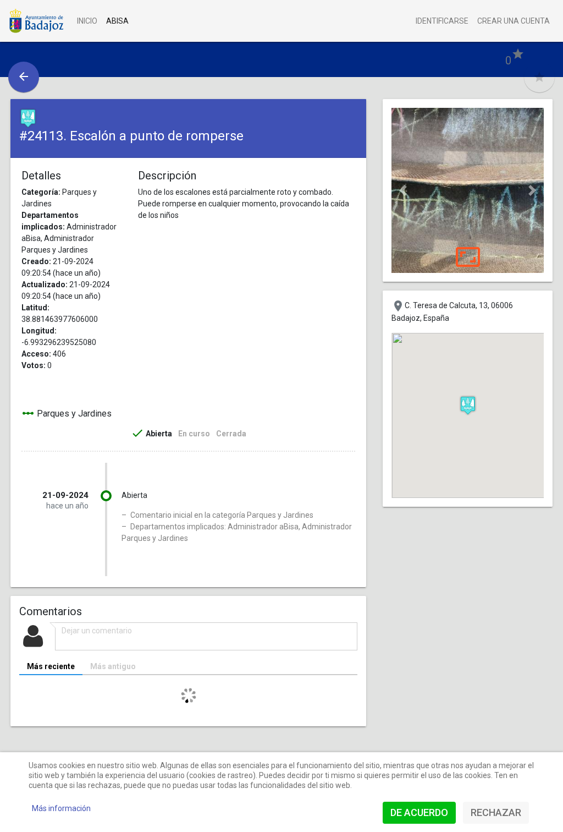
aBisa (117, 21)
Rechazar (496, 812)
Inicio (87, 21)
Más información (61, 808)
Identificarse (442, 21)
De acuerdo (419, 812)
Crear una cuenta (513, 21)
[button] (402, 190)
